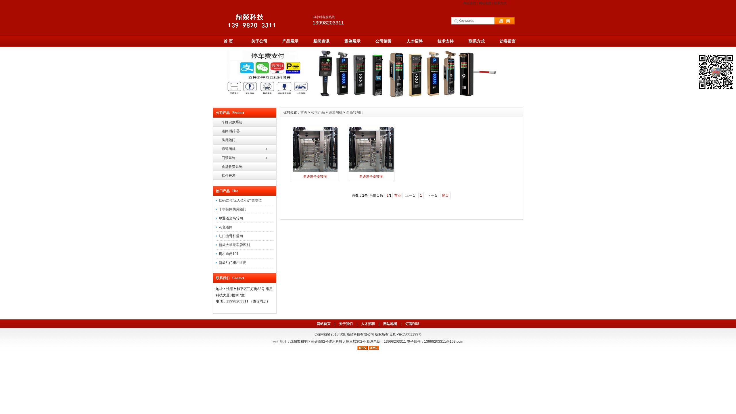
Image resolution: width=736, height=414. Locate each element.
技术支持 (446, 41)
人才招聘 (415, 41)
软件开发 (228, 176)
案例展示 (352, 41)
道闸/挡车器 (231, 131)
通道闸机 (228, 149)
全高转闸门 (354, 112)
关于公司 (259, 41)
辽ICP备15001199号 (406, 334)
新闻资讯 (321, 41)
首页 (303, 112)
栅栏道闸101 (229, 254)
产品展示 (290, 41)
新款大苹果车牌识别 (234, 245)
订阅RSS (412, 324)
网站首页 (469, 3)
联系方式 (500, 3)
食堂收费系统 (232, 167)
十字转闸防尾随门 (232, 209)
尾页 (445, 195)
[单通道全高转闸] (315, 171)
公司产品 (318, 112)
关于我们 (346, 324)
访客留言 (508, 41)
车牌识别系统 (232, 122)
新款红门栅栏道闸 (232, 263)
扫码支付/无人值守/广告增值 (240, 200)
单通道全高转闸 (231, 218)
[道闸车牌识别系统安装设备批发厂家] (368, 103)
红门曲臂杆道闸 (231, 236)
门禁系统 (228, 158)
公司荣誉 (383, 41)
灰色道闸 (226, 227)
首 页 (228, 41)
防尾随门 (228, 140)
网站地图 (485, 3)
